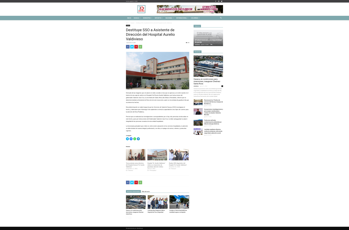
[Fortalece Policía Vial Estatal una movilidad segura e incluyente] (179, 202)
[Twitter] (221, 1)
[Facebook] (215, 1)
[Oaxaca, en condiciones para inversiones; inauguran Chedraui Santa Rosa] (136, 202)
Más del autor (146, 191)
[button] (221, 18)
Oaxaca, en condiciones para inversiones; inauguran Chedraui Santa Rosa (134, 212)
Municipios (147, 18)
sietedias (197, 44)
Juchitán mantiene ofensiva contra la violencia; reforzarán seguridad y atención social (213, 131)
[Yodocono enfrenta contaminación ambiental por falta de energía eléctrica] (198, 122)
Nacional (169, 18)
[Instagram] (218, 1)
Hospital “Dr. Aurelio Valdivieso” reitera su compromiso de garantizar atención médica (156, 164)
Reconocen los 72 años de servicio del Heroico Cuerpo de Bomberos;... (213, 101)
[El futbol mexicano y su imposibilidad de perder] (208, 38)
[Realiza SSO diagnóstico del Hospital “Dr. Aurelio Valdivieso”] (179, 154)
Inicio (129, 18)
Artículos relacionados (133, 191)
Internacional (181, 18)
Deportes (158, 18)
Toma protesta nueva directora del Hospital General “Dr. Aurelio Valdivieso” (135, 164)
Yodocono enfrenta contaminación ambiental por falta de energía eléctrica (213, 122)
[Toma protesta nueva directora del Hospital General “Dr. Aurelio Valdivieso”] (136, 154)
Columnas (194, 18)
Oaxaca (136, 18)
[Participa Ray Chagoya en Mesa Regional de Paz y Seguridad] (158, 202)
